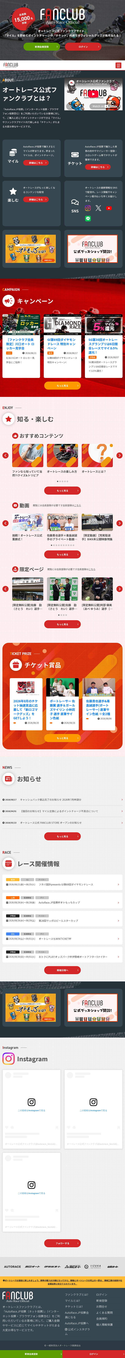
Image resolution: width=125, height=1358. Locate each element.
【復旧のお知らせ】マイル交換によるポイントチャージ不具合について (59, 811)
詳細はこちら (36, 162)
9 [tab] (71, 545)
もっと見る (62, 385)
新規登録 (101, 1300)
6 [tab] (63, 545)
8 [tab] (68, 545)
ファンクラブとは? (76, 1294)
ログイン (83, 46)
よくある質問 (104, 1312)
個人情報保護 (104, 1324)
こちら (77, 505)
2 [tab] (60, 481)
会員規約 (101, 1318)
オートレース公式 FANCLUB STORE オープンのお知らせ (51, 822)
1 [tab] (57, 481)
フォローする (62, 1243)
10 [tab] (73, 545)
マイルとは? (72, 1300)
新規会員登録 (42, 46)
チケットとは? (74, 1306)
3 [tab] (62, 481)
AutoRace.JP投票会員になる (77, 1315)
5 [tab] (67, 481)
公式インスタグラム (77, 1331)
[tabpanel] (27, 460)
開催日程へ (62, 970)
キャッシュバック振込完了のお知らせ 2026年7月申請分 (50, 799)
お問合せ (101, 1306)
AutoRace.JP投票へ (77, 1323)
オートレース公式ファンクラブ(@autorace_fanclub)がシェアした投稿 (38, 1144)
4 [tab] (65, 481)
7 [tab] (66, 545)
